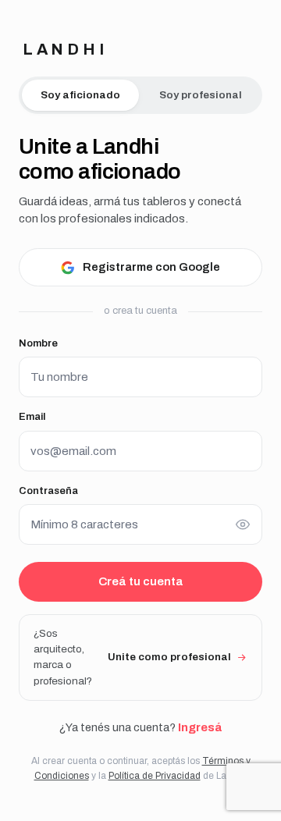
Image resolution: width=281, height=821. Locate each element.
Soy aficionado (80, 95)
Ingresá (200, 727)
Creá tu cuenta (140, 581)
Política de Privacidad (154, 775)
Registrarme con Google (151, 267)
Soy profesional (200, 95)
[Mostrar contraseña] (242, 524)
